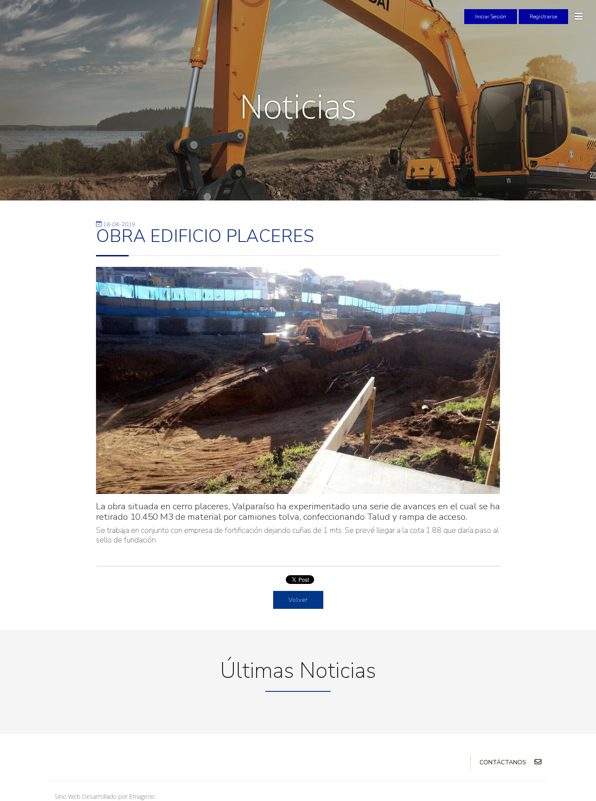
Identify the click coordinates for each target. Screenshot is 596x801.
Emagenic (142, 796)
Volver (298, 600)
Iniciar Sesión (490, 16)
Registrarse (543, 16)
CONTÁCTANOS (504, 762)
